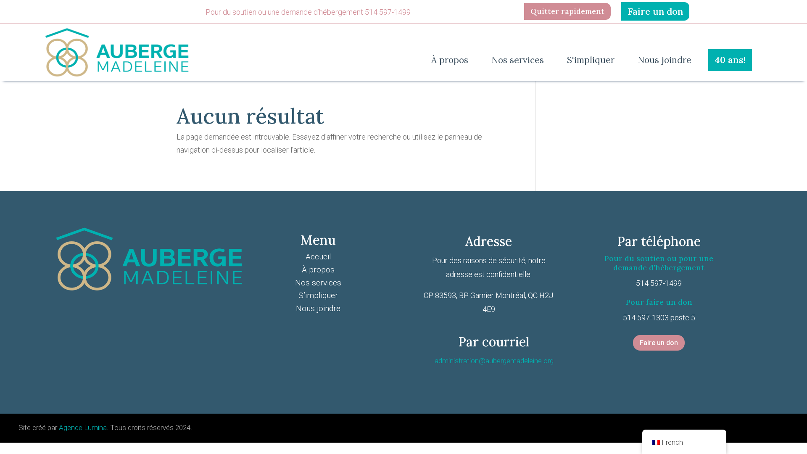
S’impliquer (318, 295)
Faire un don (659, 343)
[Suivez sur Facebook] (713, 11)
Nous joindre (318, 308)
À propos (318, 270)
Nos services (318, 283)
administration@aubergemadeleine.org (494, 360)
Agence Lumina (83, 427)
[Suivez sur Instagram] (733, 11)
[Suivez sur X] (752, 11)
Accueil (318, 256)
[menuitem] (567, 11)
